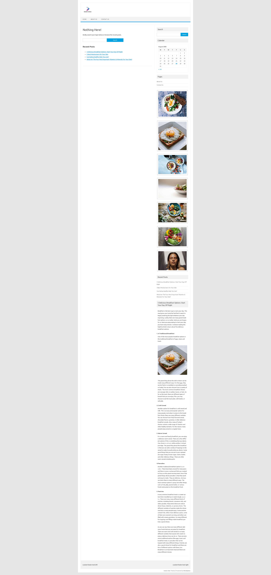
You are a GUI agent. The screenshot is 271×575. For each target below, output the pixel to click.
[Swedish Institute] (87, 13)
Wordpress (186, 570)
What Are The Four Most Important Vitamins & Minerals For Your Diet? (109, 59)
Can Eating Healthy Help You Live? (98, 57)
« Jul (160, 69)
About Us (94, 19)
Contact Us (105, 19)
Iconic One (167, 570)
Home (84, 19)
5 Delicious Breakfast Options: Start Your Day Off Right (105, 52)
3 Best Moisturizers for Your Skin (97, 54)
